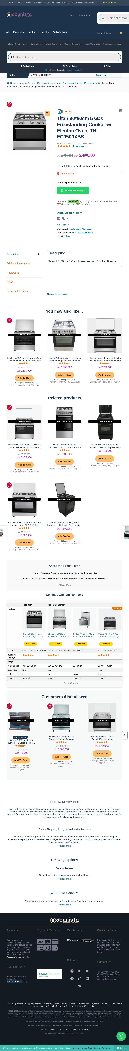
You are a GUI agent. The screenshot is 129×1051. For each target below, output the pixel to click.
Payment (95, 1004)
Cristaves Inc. (53, 1029)
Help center (35, 1004)
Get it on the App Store (82, 1048)
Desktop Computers (72, 44)
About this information (58, 294)
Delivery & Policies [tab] (17, 291)
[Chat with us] (121, 1036)
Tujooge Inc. (76, 1029)
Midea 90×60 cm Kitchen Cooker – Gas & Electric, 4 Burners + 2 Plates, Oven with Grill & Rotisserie (84, 635)
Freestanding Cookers (95, 83)
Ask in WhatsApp (74, 190)
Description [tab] (13, 254)
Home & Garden (27, 83)
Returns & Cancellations (86, 1006)
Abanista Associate (15, 957)
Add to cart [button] (24, 378)
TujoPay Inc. (86, 1029)
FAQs (112, 1004)
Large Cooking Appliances (69, 83)
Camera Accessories (112, 44)
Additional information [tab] (19, 263)
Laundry (45, 32)
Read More (65, 585)
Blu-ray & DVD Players (17, 44)
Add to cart (30, 644)
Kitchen (32, 32)
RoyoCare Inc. (65, 1029)
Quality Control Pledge (68, 213)
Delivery (104, 1004)
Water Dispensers (53, 44)
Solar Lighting (37, 44)
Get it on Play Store (102, 1048)
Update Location (74, 70)
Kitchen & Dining (45, 83)
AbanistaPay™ (14, 981)
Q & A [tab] (10, 282)
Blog (27, 1004)
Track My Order (62, 1004)
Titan (67, 236)
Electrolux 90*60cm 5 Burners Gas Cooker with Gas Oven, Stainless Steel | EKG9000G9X (59, 635)
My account (47, 1004)
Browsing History (110, 2)
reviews (78, 146)
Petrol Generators (92, 44)
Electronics (18, 32)
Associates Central (45, 1006)
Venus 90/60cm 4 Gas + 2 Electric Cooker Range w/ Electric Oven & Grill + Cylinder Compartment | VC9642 (109, 635)
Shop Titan (101, 75)
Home (13, 83)
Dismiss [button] (123, 1048)
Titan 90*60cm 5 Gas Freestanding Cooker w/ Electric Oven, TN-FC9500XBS (33, 635)
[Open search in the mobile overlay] (64, 57)
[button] (47, 113)
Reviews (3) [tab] (13, 272)
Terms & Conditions (80, 1004)
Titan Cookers (85, 232)
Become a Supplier (64, 1006)
